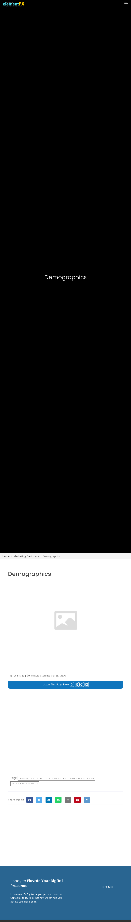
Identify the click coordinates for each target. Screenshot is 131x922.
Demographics (27, 778)
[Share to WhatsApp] (58, 800)
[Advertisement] (65, 712)
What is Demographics (81, 778)
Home (6, 556)
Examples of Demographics (52, 778)
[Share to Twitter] (39, 800)
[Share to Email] (68, 800)
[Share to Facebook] (29, 800)
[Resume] (81, 684)
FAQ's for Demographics (25, 783)
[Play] (72, 684)
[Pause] (77, 684)
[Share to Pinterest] (77, 800)
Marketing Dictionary (26, 556)
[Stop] (87, 684)
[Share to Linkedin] (49, 800)
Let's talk (108, 887)
